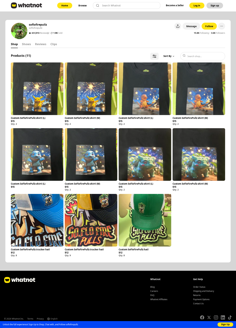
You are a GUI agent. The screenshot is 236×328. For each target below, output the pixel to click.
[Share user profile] (177, 26)
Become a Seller (175, 5)
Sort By (167, 56)
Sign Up (225, 324)
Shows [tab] (26, 44)
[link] (64, 5)
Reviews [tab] (40, 44)
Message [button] (191, 26)
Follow (209, 26)
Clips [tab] (53, 44)
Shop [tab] (14, 44)
